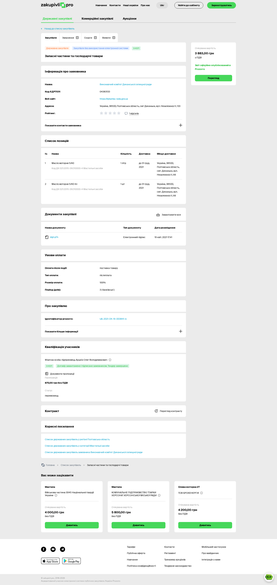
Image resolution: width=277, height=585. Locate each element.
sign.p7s (54, 237)
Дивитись (72, 525)
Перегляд (213, 78)
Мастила (50, 487)
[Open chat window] (269, 577)
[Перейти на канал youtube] (53, 549)
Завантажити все (171, 214)
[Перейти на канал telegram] (62, 549)
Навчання (101, 5)
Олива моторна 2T (189, 487)
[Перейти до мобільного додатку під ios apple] (50, 561)
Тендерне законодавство (177, 565)
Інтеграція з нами (211, 559)
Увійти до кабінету (189, 5)
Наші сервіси (130, 5)
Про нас (145, 5)
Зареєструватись (221, 5)
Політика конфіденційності (141, 565)
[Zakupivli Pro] (57, 5)
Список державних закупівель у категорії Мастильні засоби (77, 445)
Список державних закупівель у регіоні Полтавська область (77, 439)
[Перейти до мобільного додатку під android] (71, 561)
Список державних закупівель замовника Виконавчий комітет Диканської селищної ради (94, 452)
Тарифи (131, 546)
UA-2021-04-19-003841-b (113, 318)
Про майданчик (210, 553)
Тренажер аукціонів (174, 559)
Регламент (170, 553)
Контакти (115, 5)
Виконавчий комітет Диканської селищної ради (126, 84)
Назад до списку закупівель (59, 28)
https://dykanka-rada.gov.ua (114, 98)
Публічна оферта (136, 553)
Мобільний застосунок (214, 546)
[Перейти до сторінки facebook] (43, 549)
